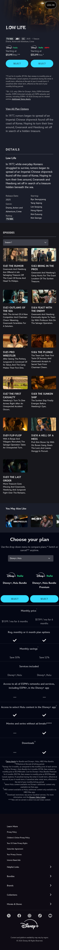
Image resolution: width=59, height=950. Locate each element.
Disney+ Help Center (37, 797)
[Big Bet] (42, 521)
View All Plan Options (17, 108)
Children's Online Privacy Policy (18, 838)
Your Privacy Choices (14, 855)
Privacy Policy (12, 832)
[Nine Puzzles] (17, 521)
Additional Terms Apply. (21, 99)
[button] (29, 867)
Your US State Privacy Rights (17, 843)
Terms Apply (11, 761)
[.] (9, 915)
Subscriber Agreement (15, 849)
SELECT (17, 63)
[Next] (54, 520)
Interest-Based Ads (13, 860)
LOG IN (50, 5)
